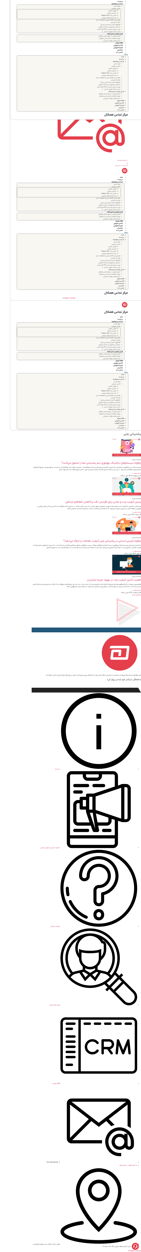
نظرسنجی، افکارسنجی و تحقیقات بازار (108, 198)
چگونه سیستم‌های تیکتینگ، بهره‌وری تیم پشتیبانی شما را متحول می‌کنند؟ (101, 463)
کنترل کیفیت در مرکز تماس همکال (109, 214)
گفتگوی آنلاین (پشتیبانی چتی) (110, 203)
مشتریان (120, 228)
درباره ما (120, 180)
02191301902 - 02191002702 (121, 166)
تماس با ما (119, 230)
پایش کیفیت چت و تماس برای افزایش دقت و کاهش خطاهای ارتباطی (103, 502)
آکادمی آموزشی (118, 223)
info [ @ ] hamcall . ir (122, 160)
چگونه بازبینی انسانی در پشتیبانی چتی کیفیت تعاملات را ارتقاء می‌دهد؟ (102, 541)
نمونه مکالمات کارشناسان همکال (109, 217)
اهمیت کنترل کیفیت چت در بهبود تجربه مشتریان (114, 580)
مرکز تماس (117, 184)
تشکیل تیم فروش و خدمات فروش (109, 205)
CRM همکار (119, 221)
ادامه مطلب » (136, 473)
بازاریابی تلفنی (111, 191)
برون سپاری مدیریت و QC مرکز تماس (108, 207)
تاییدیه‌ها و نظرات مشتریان (111, 219)
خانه (121, 177)
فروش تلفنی (112, 189)
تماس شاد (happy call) (108, 193)
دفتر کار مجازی (115, 200)
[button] (72, 233)
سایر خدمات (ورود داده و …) (111, 210)
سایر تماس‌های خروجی (109, 196)
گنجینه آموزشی (118, 226)
